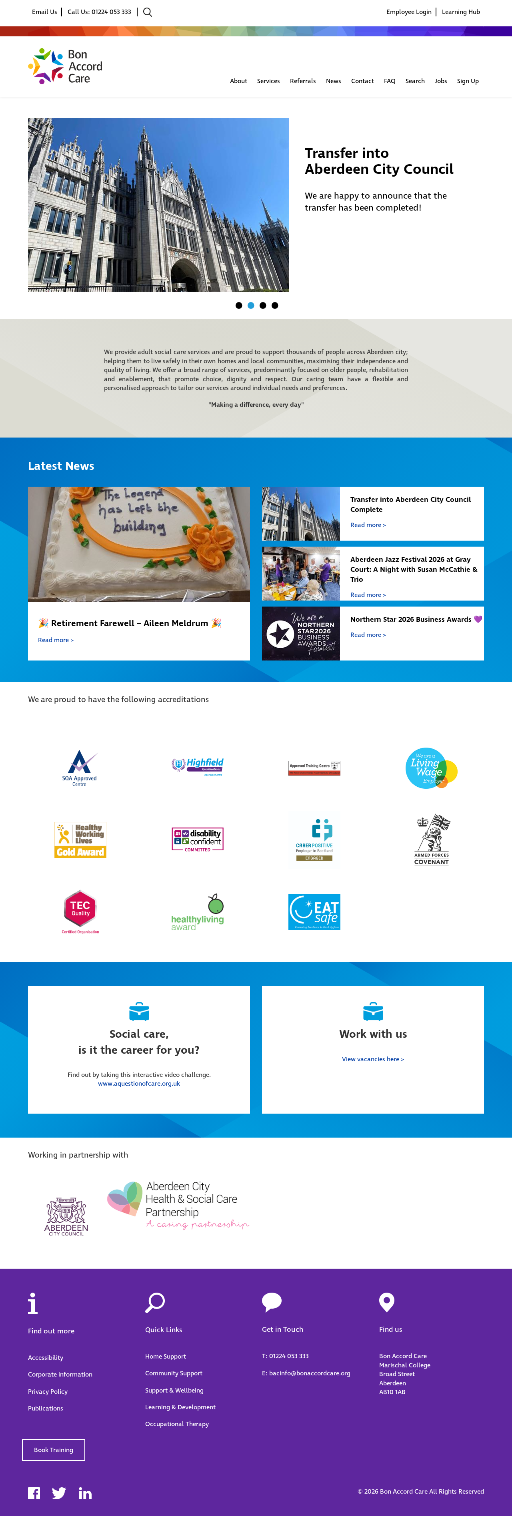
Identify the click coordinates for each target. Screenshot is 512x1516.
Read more (53, 640)
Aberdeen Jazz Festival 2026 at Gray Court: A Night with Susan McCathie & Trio (414, 570)
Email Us (44, 12)
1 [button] (238, 306)
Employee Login (409, 12)
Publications (45, 1408)
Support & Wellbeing (174, 1390)
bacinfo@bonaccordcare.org (309, 1373)
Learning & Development (180, 1407)
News (333, 81)
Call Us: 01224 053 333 (100, 12)
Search (415, 81)
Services (268, 81)
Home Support (165, 1356)
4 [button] (274, 306)
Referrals (303, 81)
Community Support (173, 1373)
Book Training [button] (53, 1450)
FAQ (390, 81)
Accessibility (45, 1357)
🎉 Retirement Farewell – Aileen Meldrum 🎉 (130, 623)
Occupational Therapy (177, 1424)
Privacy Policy (48, 1391)
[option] (256, 205)
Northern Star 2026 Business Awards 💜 (416, 620)
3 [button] (262, 306)
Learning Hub (461, 12)
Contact (362, 81)
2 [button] (250, 306)
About (238, 81)
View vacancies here (370, 1059)
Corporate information (60, 1374)
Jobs (441, 81)
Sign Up (468, 81)
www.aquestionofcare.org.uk (139, 1083)
